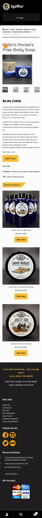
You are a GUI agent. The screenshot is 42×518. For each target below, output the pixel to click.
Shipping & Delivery (10, 419)
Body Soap (16, 171)
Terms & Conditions (10, 421)
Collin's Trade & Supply (15, 177)
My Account (7, 514)
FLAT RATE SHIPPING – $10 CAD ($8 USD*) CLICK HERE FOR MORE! (21, 372)
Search (21, 514)
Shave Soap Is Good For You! (16, 463)
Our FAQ (5, 410)
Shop (12, 29)
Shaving (27, 29)
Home (7, 29)
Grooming (19, 29)
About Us (6, 405)
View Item (21, 240)
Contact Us (7, 408)
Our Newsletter (8, 413)
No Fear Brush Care (13, 467)
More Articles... (12, 474)
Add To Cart (10, 158)
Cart (32, 512)
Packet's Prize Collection (21, 32)
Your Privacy (7, 416)
